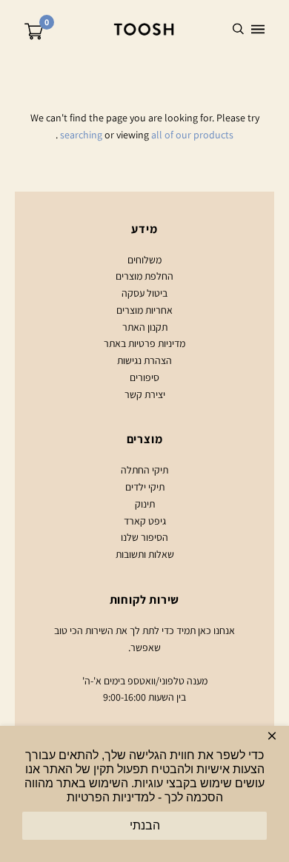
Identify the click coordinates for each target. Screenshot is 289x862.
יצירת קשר (144, 394)
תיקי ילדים (145, 487)
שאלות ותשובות (145, 554)
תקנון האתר (144, 327)
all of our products (192, 134)
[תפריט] (258, 29)
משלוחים (144, 259)
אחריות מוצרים (144, 310)
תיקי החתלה (144, 470)
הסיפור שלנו (144, 537)
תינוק (145, 504)
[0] (33, 33)
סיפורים (144, 377)
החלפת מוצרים (144, 276)
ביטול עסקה (144, 293)
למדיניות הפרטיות (111, 797)
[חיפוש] (238, 29)
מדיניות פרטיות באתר (144, 343)
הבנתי (145, 825)
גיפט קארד (145, 521)
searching (81, 134)
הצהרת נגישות (144, 360)
